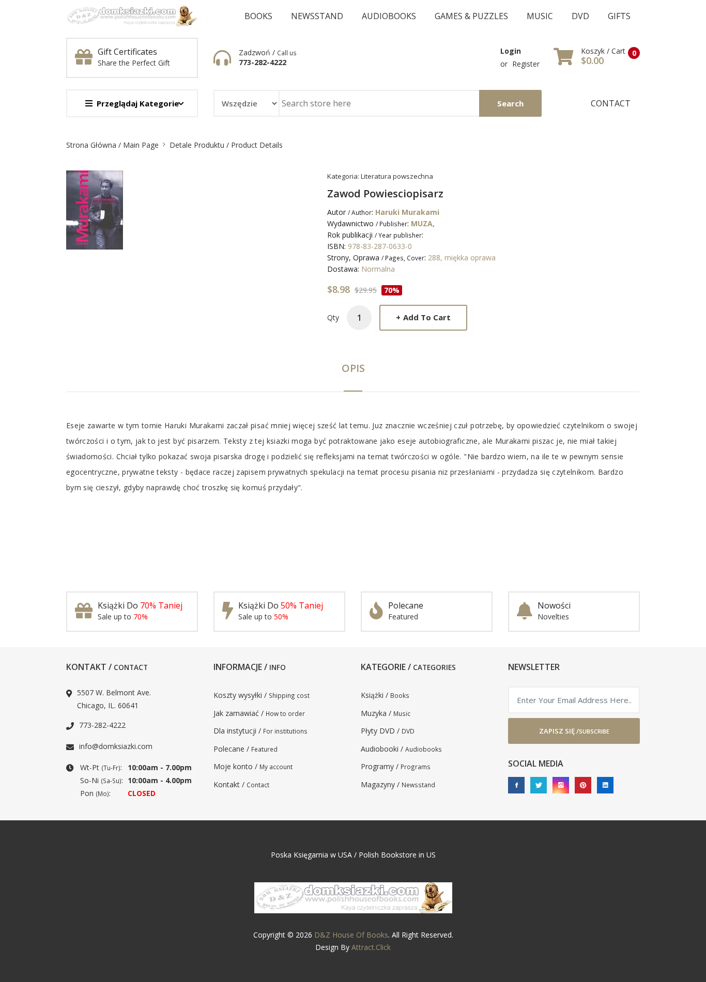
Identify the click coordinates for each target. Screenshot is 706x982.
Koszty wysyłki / (261, 695)
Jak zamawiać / (259, 713)
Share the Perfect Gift (134, 63)
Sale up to (123, 616)
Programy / (396, 766)
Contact (611, 103)
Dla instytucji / (260, 731)
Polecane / (245, 749)
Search (510, 103)
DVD (580, 16)
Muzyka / (385, 713)
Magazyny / (398, 784)
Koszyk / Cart (603, 51)
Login (510, 51)
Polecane (405, 605)
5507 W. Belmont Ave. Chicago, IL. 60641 (114, 699)
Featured (403, 616)
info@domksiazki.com (115, 746)
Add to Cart (423, 317)
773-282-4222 (262, 62)
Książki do (140, 605)
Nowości (554, 605)
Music (540, 16)
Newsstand (317, 16)
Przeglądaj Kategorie (138, 103)
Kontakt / (241, 784)
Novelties (553, 616)
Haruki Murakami (407, 212)
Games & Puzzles (471, 16)
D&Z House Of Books (351, 935)
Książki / (385, 695)
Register (526, 64)
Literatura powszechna (397, 176)
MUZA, (423, 223)
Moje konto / (253, 766)
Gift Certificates (127, 51)
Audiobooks (389, 16)
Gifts (619, 16)
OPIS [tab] (353, 368)
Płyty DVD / (388, 731)
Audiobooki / (401, 749)
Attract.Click (371, 947)
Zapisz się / (574, 731)
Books (258, 16)
